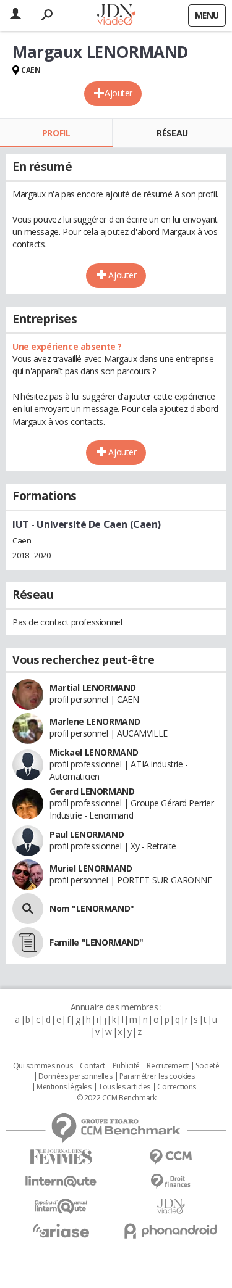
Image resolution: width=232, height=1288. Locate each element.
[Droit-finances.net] (171, 1181)
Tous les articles (124, 1087)
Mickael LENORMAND (94, 752)
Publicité (126, 1066)
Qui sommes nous (43, 1066)
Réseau (172, 133)
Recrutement (167, 1066)
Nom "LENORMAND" (91, 908)
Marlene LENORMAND (94, 721)
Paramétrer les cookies (157, 1076)
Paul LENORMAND (86, 834)
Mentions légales (64, 1087)
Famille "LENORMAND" (96, 942)
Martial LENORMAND (92, 687)
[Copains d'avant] (61, 1206)
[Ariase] (61, 1230)
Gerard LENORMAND (91, 791)
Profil (56, 133)
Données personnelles (75, 1076)
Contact (92, 1066)
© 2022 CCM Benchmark (117, 1098)
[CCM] (171, 1157)
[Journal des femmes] (61, 1157)
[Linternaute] (61, 1181)
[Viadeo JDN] (171, 1206)
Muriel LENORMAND (90, 868)
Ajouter (118, 93)
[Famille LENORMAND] (27, 942)
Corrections (176, 1087)
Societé (207, 1066)
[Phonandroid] (171, 1231)
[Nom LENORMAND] (27, 908)
